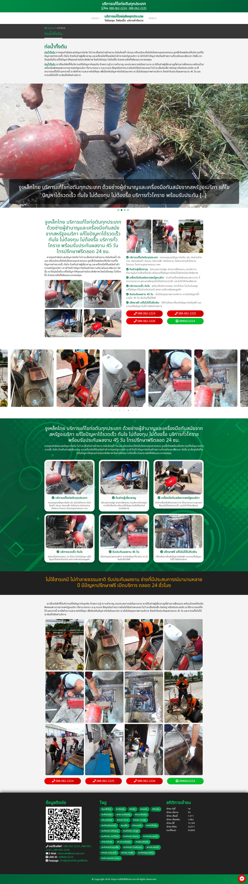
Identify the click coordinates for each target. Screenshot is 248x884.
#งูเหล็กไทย (106, 809)
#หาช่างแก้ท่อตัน (124, 841)
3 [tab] (119, 410)
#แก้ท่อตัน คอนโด (150, 836)
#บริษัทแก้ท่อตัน (141, 841)
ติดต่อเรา (153, 18)
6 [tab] (132, 410)
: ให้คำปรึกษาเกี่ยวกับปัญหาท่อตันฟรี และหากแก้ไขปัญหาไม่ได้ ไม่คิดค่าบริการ (163, 304)
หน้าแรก (95, 18)
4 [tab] (124, 410)
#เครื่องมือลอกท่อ (108, 825)
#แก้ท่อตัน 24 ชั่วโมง (109, 836)
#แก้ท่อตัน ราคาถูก (130, 830)
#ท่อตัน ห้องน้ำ (153, 847)
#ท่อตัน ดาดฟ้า (127, 852)
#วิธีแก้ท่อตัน (106, 841)
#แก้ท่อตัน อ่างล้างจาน (132, 847)
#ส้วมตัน (155, 809)
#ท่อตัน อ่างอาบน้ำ (108, 852)
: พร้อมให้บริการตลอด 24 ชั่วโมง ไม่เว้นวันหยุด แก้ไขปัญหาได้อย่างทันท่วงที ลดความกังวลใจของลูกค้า (162, 288)
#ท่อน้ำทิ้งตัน (151, 825)
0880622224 (186, 321)
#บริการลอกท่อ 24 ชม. (110, 858)
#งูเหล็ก (124, 825)
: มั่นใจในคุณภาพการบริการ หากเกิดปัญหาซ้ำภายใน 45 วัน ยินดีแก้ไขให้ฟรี (162, 296)
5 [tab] (128, 410)
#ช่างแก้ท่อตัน (141, 814)
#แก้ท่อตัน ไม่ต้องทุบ (109, 830)
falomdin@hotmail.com (71, 853)
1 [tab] (111, 410)
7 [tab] (136, 410)
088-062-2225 (138, 8)
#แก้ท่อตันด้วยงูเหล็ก (110, 847)
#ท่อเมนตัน (136, 825)
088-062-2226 (146, 321)
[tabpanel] (124, 378)
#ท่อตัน (132, 809)
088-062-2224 (118, 8)
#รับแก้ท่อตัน (106, 820)
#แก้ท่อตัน (120, 809)
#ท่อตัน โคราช (122, 820)
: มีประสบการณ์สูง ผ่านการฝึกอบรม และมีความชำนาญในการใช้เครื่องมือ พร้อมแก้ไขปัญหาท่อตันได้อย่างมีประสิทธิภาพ (162, 271)
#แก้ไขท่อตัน (106, 814)
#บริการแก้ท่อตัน (123, 814)
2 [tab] (115, 410)
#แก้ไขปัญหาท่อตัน (145, 852)
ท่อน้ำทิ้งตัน (50, 52)
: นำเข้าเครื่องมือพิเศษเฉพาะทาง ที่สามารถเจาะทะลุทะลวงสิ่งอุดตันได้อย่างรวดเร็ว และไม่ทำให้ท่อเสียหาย (163, 279)
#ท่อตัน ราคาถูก (139, 820)
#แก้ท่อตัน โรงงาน (130, 836)
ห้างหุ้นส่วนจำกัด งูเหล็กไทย (74, 861)
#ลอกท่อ (143, 809)
